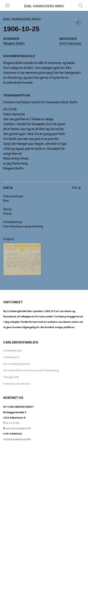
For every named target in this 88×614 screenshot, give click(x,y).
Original (8, 239)
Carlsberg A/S (11, 357)
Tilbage (80, 22)
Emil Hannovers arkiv (44, 6)
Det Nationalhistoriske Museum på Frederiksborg (31, 370)
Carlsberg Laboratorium (16, 384)
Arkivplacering (12, 222)
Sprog (7, 209)
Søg (78, 10)
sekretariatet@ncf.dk (18, 428)
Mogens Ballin (14, 43)
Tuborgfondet (11, 377)
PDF (75, 188)
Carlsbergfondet (12, 350)
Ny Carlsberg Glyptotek (16, 364)
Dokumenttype (13, 196)
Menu (6, 10)
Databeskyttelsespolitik (17, 439)
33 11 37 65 (12, 423)
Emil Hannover (70, 43)
